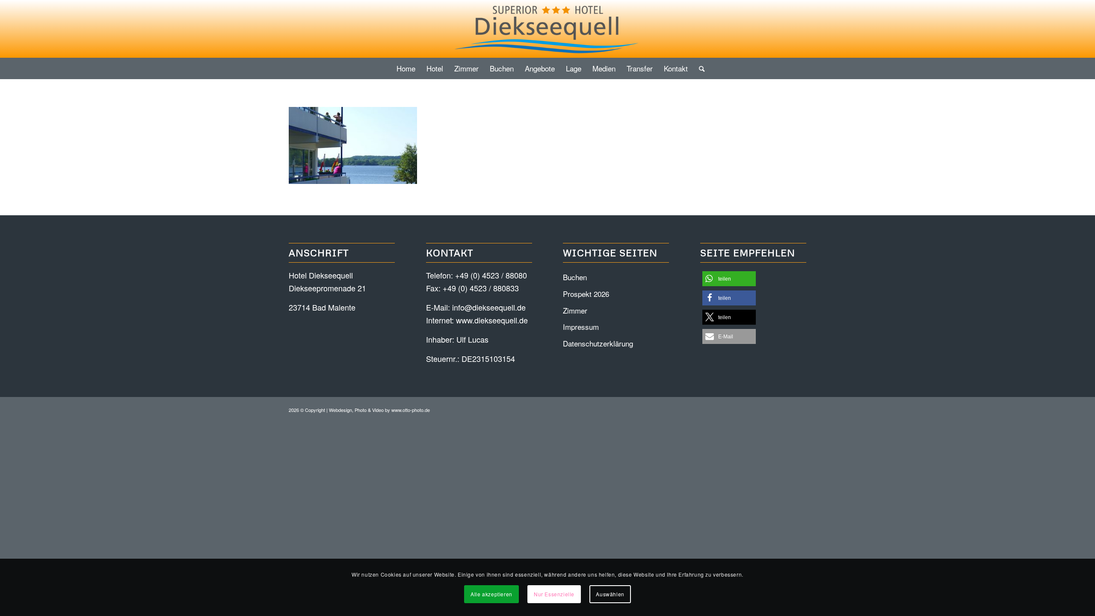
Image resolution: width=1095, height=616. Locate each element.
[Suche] (698, 68)
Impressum (581, 326)
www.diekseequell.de (492, 320)
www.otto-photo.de (410, 409)
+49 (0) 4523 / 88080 (491, 275)
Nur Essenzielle (554, 594)
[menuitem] (406, 68)
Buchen (575, 277)
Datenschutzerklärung (598, 343)
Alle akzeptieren (491, 594)
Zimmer (575, 310)
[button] (729, 278)
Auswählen (610, 594)
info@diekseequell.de (489, 307)
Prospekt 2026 (586, 293)
